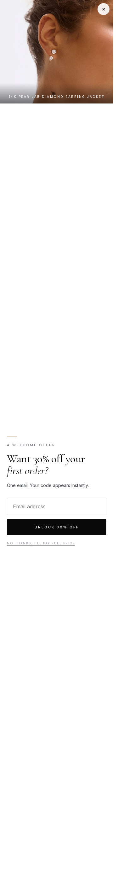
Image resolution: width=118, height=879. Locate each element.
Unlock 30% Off (57, 527)
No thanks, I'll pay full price (41, 543)
